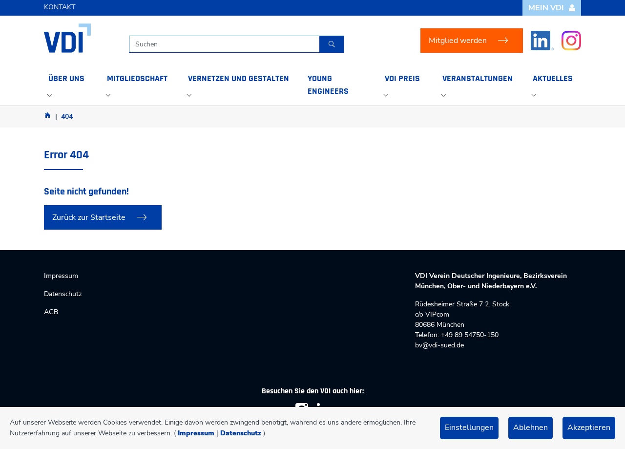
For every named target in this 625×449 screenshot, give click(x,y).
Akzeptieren (588, 427)
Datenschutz (240, 433)
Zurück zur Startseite (88, 217)
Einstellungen (469, 427)
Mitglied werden (458, 40)
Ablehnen (530, 427)
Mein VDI (546, 7)
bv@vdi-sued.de (439, 345)
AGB (51, 312)
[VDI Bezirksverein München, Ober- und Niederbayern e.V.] (67, 38)
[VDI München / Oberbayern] (47, 115)
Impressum (196, 433)
